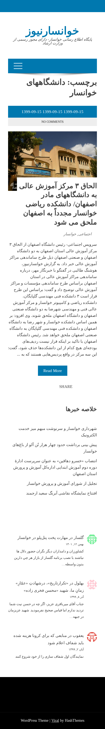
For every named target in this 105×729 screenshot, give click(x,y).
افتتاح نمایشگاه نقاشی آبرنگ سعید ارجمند (61, 493)
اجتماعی (85, 234)
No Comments (52, 121)
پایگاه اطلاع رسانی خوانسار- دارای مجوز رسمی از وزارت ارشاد (52, 41)
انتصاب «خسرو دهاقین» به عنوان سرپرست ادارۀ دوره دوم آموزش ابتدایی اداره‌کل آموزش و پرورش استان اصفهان (55, 467)
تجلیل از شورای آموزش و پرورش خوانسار (62, 483)
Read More (52, 371)
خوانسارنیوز (52, 31)
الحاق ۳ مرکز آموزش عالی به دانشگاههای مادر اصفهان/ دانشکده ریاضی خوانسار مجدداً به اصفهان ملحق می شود (58, 204)
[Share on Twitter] (48, 386)
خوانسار (70, 234)
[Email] (36, 386)
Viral (55, 721)
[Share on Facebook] (54, 386)
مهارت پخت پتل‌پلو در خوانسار (43, 537)
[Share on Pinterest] (42, 386)
